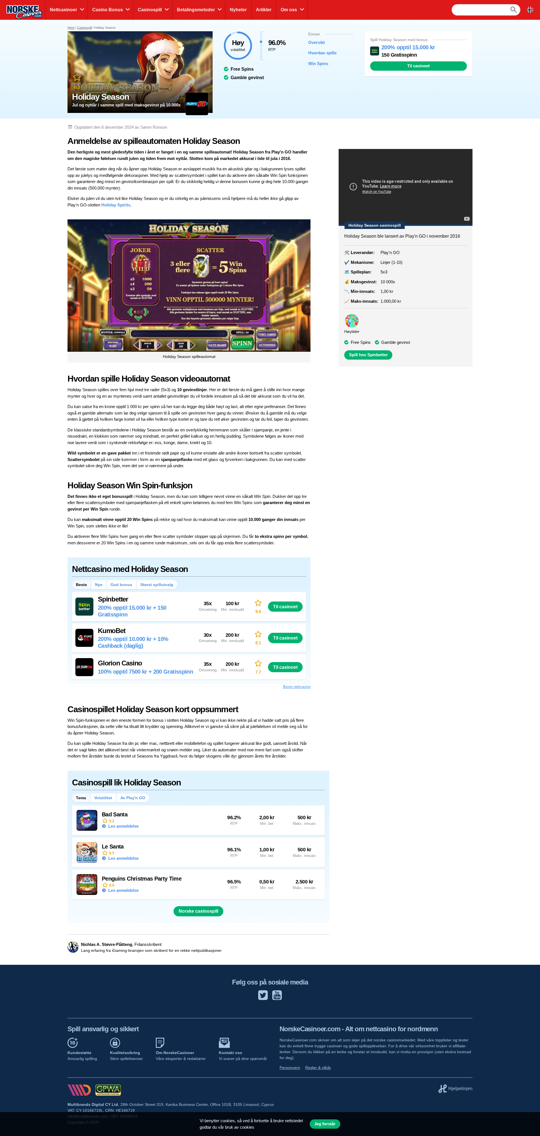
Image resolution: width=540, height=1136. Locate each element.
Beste (81, 584)
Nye (98, 584)
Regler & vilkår (318, 1067)
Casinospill (150, 9)
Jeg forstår (325, 1124)
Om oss (289, 9)
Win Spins (318, 63)
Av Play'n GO (132, 798)
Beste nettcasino (296, 687)
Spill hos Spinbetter (368, 355)
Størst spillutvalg (156, 584)
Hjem (71, 27)
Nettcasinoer (63, 9)
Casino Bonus (107, 9)
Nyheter (238, 9)
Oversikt (316, 42)
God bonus (121, 584)
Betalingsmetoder (196, 9)
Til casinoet (418, 66)
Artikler (263, 9)
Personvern (290, 1067)
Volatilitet (103, 798)
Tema (81, 798)
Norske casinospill (198, 911)
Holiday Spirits (115, 204)
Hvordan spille (322, 52)
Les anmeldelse (123, 826)
